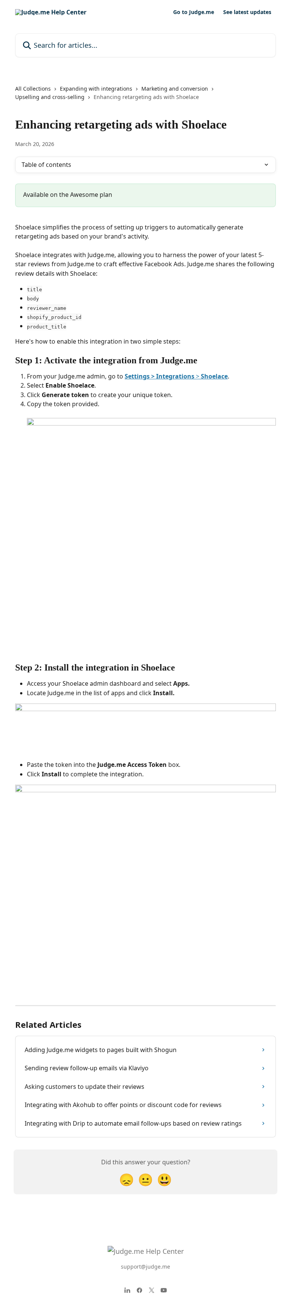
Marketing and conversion (174, 88)
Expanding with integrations (96, 88)
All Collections (33, 88)
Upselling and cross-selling (49, 97)
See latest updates (247, 12)
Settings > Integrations (159, 376)
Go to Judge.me (193, 12)
